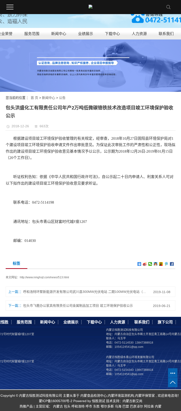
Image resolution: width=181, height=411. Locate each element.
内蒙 (158, 406)
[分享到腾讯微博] (167, 264)
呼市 (89, 406)
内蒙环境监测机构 (121, 395)
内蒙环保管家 (145, 395)
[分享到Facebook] (172, 264)
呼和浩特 (78, 406)
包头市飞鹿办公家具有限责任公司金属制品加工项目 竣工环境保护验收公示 (78, 305)
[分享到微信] (150, 264)
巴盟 (125, 406)
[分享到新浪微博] (145, 264)
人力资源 (139, 34)
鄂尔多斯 (107, 406)
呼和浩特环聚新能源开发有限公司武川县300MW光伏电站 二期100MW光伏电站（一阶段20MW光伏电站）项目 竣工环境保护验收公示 (85, 292)
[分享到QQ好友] (156, 264)
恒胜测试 (98, 401)
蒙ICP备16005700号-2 (55, 401)
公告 (62, 98)
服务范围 (31, 34)
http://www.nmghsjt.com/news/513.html (44, 277)
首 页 (34, 98)
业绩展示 (85, 34)
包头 (67, 406)
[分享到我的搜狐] (161, 264)
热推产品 (26, 406)
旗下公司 (165, 322)
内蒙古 (58, 406)
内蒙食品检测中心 (93, 395)
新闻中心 (58, 34)
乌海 (118, 406)
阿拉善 (149, 406)
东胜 (96, 406)
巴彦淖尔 (136, 406)
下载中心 (112, 34)
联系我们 (166, 34)
